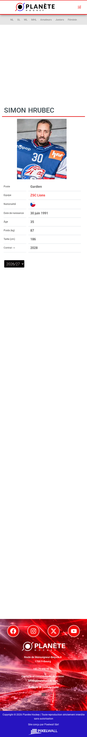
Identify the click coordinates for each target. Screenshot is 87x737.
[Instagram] (33, 631)
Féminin (72, 19)
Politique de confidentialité (43, 687)
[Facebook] (13, 631)
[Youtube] (74, 631)
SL (18, 19)
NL (12, 19)
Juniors (59, 19)
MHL (34, 19)
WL (26, 19)
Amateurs (46, 19)
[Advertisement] (43, 62)
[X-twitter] (54, 631)
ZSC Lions (37, 195)
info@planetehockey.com (43, 680)
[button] (79, 7)
